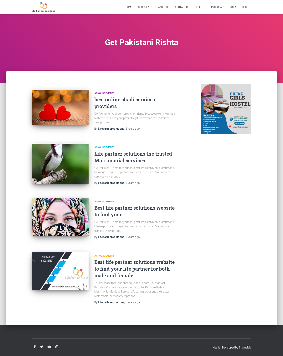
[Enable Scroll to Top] (275, 348)
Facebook (35, 347)
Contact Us (182, 7)
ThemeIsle (245, 347)
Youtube (49, 347)
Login (233, 7)
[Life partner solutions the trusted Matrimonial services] (60, 164)
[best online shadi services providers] (60, 107)
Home (129, 7)
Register (200, 7)
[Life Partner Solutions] (43, 7)
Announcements (104, 93)
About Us (163, 7)
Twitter (41, 347)
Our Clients (145, 7)
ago (133, 128)
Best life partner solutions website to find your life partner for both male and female (134, 269)
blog (245, 7)
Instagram (57, 347)
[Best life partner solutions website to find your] (60, 217)
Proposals (217, 7)
